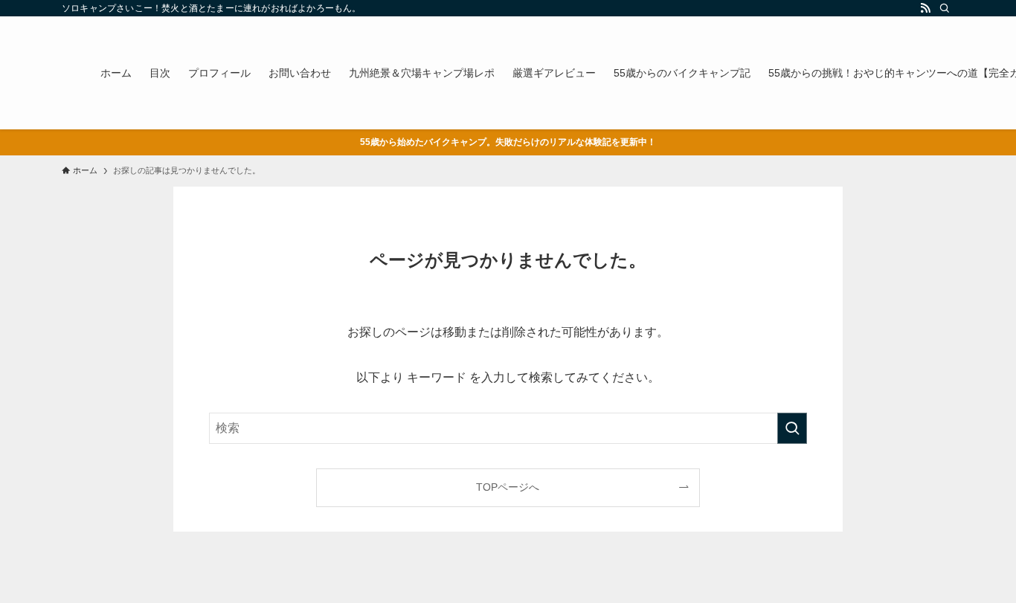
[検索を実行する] (792, 428)
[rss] (925, 8)
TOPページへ (507, 487)
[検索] (944, 8)
